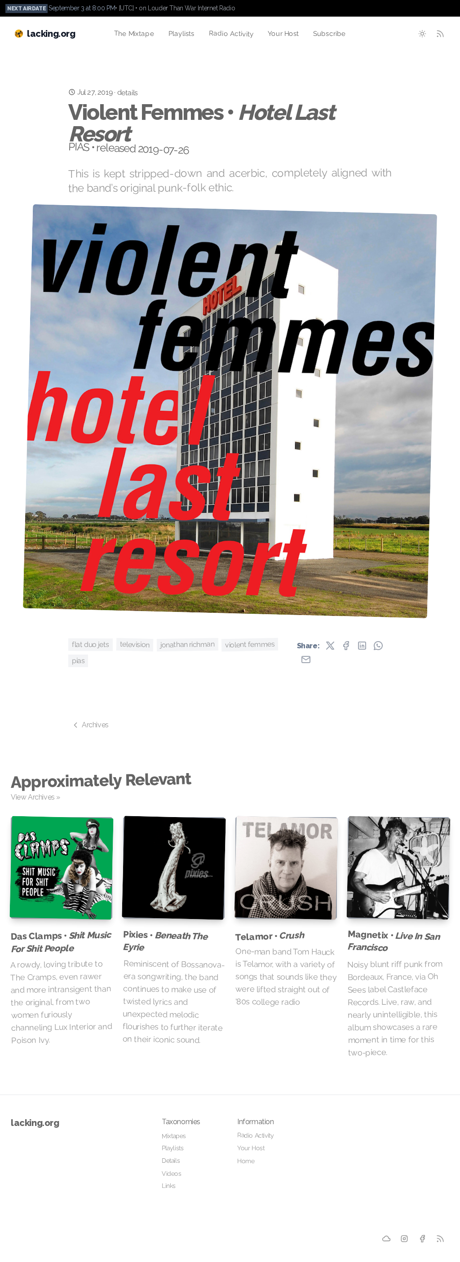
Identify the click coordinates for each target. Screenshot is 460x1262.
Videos (171, 1173)
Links (169, 1185)
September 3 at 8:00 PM (82, 8)
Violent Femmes (250, 644)
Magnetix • (393, 940)
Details (171, 1160)
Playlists (181, 34)
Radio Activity (230, 33)
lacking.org (35, 1122)
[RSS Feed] (440, 34)
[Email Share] (306, 659)
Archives (95, 725)
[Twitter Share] (330, 645)
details (127, 92)
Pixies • (165, 941)
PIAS (78, 660)
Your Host (283, 34)
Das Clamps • (61, 941)
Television (135, 644)
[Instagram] (404, 1239)
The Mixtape (134, 33)
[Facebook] (422, 1239)
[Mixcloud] (386, 1239)
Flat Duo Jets (90, 644)
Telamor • (269, 936)
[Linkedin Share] (362, 645)
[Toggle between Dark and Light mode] (422, 34)
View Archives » (35, 797)
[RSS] (440, 1239)
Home (246, 1161)
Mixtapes (174, 1135)
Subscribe (329, 34)
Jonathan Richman (187, 644)
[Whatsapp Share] (378, 645)
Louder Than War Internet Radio (191, 8)
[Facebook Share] (346, 645)
